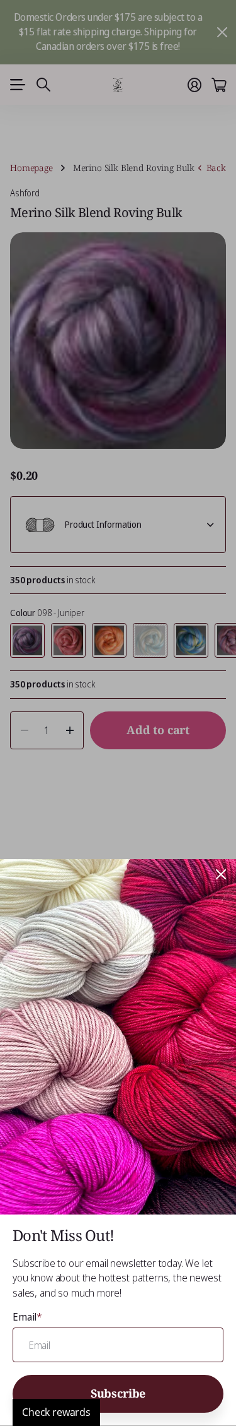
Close (221, 874)
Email (27, 1317)
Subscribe (118, 1393)
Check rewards (56, 1412)
